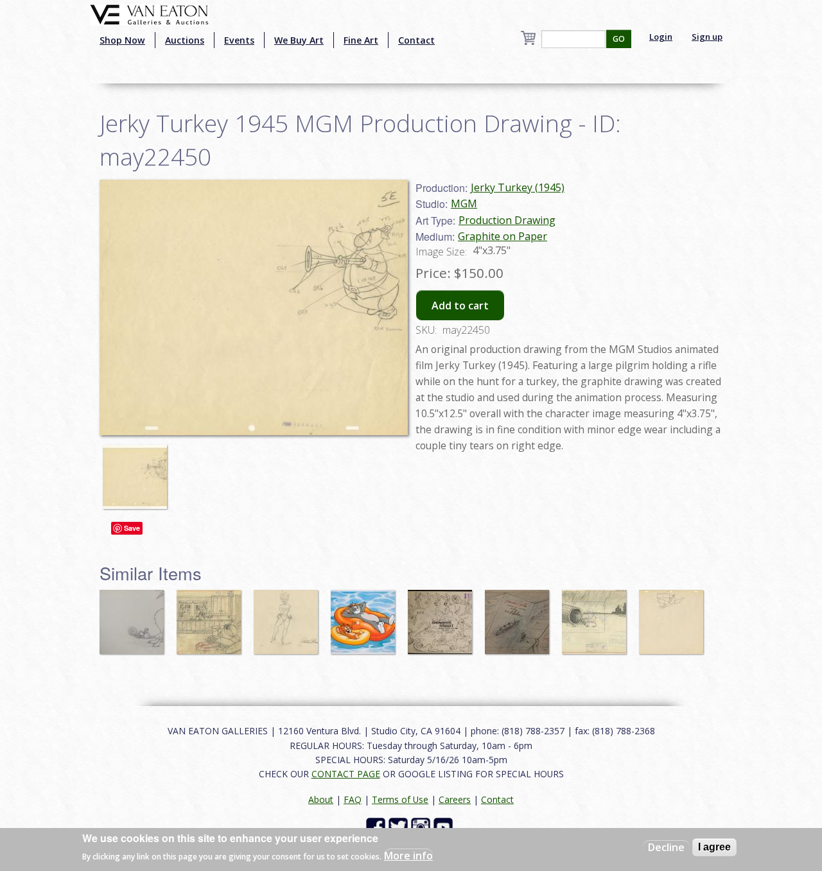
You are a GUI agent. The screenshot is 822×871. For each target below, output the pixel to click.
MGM (464, 203)
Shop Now (122, 40)
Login (660, 36)
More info (408, 856)
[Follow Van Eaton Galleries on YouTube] (444, 826)
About (320, 799)
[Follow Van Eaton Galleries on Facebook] (377, 826)
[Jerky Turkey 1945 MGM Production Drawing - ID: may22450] (138, 470)
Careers (455, 799)
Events (239, 40)
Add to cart (460, 305)
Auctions (184, 40)
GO (619, 38)
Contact (416, 40)
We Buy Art (299, 40)
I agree (714, 846)
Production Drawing (507, 220)
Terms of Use (400, 799)
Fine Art (361, 40)
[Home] (149, 13)
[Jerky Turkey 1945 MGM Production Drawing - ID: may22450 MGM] (254, 306)
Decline (666, 847)
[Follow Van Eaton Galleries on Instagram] (422, 826)
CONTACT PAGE (345, 774)
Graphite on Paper (502, 236)
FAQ (353, 799)
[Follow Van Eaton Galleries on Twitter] (400, 826)
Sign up (707, 36)
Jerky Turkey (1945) (517, 187)
